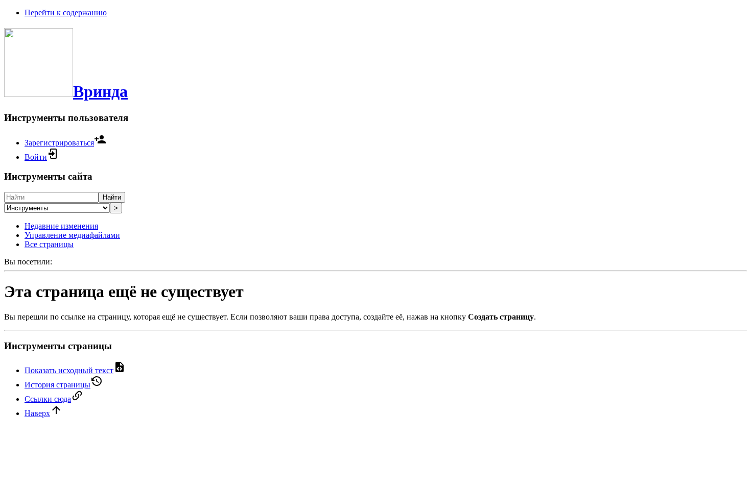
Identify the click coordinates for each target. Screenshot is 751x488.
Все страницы (49, 244)
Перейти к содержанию (66, 12)
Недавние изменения (61, 226)
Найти (112, 197)
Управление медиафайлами (72, 235)
